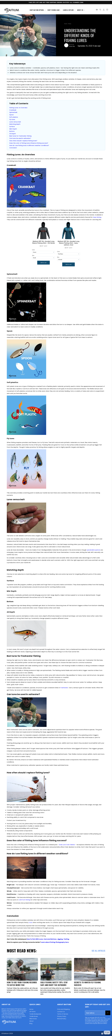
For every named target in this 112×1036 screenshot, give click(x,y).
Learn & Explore (68, 10)
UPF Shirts (32, 1012)
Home (65, 23)
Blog (30, 1023)
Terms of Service (62, 1014)
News (69, 23)
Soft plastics (13, 117)
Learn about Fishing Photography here (55, 942)
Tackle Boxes (33, 1016)
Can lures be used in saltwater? (20, 138)
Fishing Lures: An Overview (18, 108)
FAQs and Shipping (63, 1009)
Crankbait (12, 110)
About (31, 1021)
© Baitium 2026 (7, 1033)
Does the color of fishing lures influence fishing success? (28, 143)
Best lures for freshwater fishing (20, 136)
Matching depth (14, 124)
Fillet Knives (33, 1019)
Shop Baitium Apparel (37, 10)
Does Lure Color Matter (67, 845)
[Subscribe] (107, 1013)
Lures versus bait (15, 122)
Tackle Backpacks (35, 1014)
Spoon (11, 115)
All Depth (12, 134)
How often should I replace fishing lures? (23, 141)
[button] (100, 9)
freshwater (64, 688)
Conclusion (13, 148)
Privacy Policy (61, 1016)
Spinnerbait (13, 112)
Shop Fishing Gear (53, 10)
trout (30, 922)
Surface (12, 126)
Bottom (12, 131)
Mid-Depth (13, 129)
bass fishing (97, 217)
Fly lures (12, 119)
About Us (80, 10)
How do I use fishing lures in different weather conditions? (29, 145)
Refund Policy (61, 1019)
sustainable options (93, 550)
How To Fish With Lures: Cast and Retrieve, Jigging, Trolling (48, 939)
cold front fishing (24, 900)
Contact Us (61, 1012)
